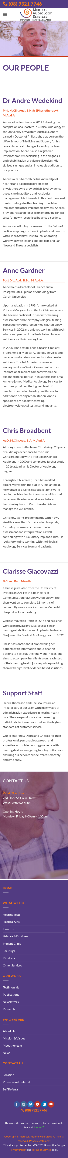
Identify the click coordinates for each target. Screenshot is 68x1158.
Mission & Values (14, 1038)
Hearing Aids (11, 921)
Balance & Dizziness (16, 936)
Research (9, 1009)
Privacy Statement (39, 1140)
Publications (11, 994)
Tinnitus (8, 929)
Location (8, 1075)
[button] (5, 14)
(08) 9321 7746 (25, 4)
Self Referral (11, 1089)
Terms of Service (41, 1149)
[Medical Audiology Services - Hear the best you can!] (36, 14)
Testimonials (11, 987)
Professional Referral (16, 1082)
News (6, 1053)
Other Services (12, 965)
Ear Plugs (9, 951)
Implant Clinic (12, 943)
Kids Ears (9, 958)
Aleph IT (38, 1127)
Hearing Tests (11, 914)
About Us (9, 1031)
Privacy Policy (18, 1149)
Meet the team (12, 1045)
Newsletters (11, 1002)
